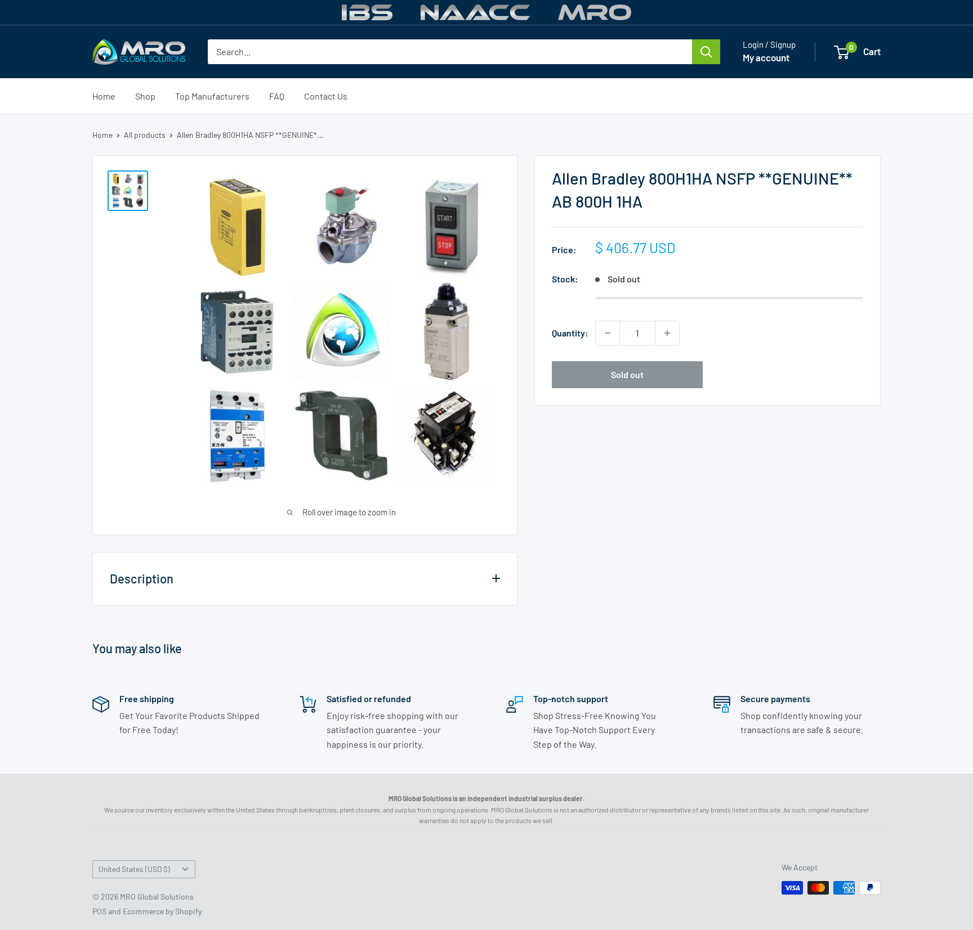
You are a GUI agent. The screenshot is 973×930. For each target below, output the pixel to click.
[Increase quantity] (667, 333)
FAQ (276, 96)
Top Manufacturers (212, 96)
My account (766, 57)
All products (145, 135)
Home (103, 96)
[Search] (706, 51)
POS (99, 911)
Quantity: (570, 332)
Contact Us (325, 96)
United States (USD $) (134, 869)
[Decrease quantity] (607, 333)
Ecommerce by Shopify (162, 911)
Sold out (627, 374)
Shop (145, 96)
